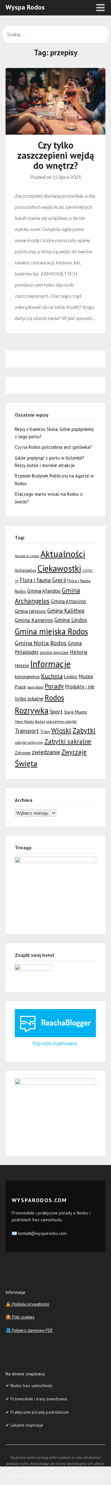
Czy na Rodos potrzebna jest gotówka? (53, 447)
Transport (27, 730)
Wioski (61, 730)
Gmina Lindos (70, 620)
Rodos (54, 698)
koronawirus (27, 676)
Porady (54, 686)
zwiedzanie (46, 752)
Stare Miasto (75, 712)
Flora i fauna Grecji (43, 580)
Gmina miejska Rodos (51, 631)
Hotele (22, 665)
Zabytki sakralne (67, 741)
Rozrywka (31, 710)
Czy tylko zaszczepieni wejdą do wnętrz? (55, 155)
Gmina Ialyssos (30, 611)
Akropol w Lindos (27, 556)
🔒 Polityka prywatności (27, 1304)
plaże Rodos (35, 687)
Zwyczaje (74, 752)
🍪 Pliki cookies (20, 1317)
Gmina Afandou (43, 590)
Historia (78, 652)
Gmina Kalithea (65, 610)
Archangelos (25, 570)
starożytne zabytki (61, 721)
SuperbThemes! (89, 1476)
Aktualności (62, 554)
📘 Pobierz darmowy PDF (29, 1330)
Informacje (50, 664)
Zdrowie (23, 752)
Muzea (86, 676)
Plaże (20, 687)
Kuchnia (52, 676)
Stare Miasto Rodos (30, 721)
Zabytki (84, 730)
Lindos (70, 676)
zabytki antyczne (29, 742)
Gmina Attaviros (68, 601)
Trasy (45, 731)
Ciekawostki (59, 568)
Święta (26, 763)
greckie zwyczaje (54, 652)
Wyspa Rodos (25, 7)
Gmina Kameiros (34, 620)
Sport (56, 711)
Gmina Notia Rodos (41, 643)
